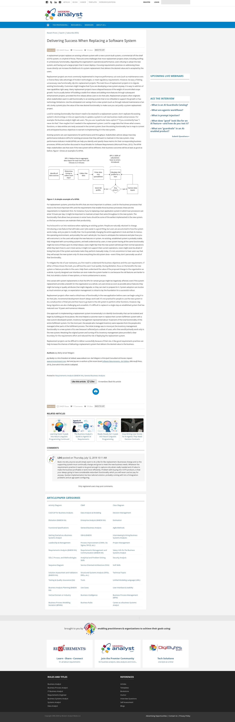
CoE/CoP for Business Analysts (61, 512)
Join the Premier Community (117, 658)
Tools (83, 580)
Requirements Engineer (57, 695)
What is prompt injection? (166, 115)
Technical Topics (119, 572)
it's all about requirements (69, 662)
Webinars (89, 25)
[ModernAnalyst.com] (118, 648)
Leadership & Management (59, 542)
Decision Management (122, 512)
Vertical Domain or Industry (60, 595)
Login (156, 2)
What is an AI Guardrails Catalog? (170, 104)
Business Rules (86, 602)
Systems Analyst (54, 702)
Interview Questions (107, 2)
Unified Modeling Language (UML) (126, 580)
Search (62, 33)
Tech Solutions (165, 658)
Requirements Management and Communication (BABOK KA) (94, 551)
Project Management (121, 542)
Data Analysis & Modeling (91, 512)
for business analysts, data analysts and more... (118, 662)
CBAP (83, 505)
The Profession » (60, 25)
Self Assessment (126, 702)
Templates (93, 2)
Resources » (76, 25)
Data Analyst (53, 706)
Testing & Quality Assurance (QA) (62, 580)
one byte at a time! (165, 662)
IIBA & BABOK (86, 535)
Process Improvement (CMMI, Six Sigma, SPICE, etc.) (94, 543)
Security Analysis (119, 557)
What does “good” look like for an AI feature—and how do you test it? (169, 122)
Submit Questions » (180, 136)
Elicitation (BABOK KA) (57, 520)
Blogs (75, 2)
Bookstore (124, 691)
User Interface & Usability (123, 587)
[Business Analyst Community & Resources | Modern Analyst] (64, 14)
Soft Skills (116, 565)
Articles (66, 2)
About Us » (101, 25)
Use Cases (85, 587)
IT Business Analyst (55, 691)
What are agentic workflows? (167, 110)
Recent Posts (52, 33)
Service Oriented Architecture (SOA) (95, 565)
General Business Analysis (94, 375)
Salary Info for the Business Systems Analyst (124, 551)
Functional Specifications (59, 527)
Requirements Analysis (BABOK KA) (69, 375)
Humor (83, 2)
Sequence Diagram (56, 565)
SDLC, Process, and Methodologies (62, 557)
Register (146, 2)
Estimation (117, 520)
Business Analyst (54, 684)
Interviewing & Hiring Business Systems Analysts (125, 536)
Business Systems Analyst (58, 698)
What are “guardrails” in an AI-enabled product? (167, 130)
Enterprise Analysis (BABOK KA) (93, 520)
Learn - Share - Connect (70, 658)
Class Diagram (118, 505)
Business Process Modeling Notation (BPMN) (59, 603)
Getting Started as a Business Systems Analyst (60, 536)
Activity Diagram (55, 505)
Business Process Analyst (58, 687)
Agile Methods (118, 527)
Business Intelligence (89, 595)
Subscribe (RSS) (72, 33)
